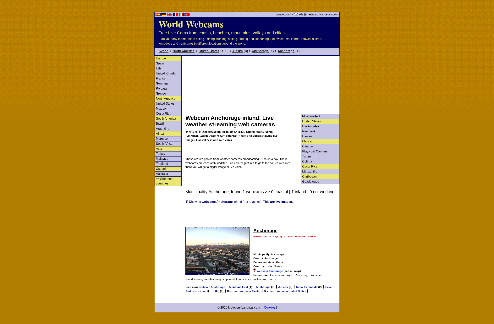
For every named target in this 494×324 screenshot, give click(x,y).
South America (166, 118)
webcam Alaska (250, 291)
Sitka (216, 291)
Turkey (160, 153)
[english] (170, 15)
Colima (307, 161)
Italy (159, 68)
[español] (158, 15)
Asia (159, 148)
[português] (186, 15)
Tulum (306, 156)
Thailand (162, 163)
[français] (176, 15)
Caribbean (309, 176)
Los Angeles (310, 126)
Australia (162, 173)
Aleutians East (239, 286)
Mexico (161, 108)
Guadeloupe (310, 181)
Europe (161, 58)
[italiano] (181, 15)
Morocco (162, 138)
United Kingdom (167, 73)
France (161, 78)
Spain (160, 63)
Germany (162, 83)
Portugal (161, 88)
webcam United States (291, 291)
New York (309, 131)
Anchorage (260, 51)
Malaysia (162, 158)
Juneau (283, 286)
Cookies (269, 307)
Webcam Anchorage (270, 270)
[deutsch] (164, 15)
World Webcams (191, 23)
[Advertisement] (262, 85)
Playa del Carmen (314, 151)
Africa (160, 133)
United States (209, 51)
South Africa (164, 143)
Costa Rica (163, 113)
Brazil (160, 123)
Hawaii (307, 136)
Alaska (237, 51)
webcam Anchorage (212, 286)
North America (184, 51)
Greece (161, 93)
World (163, 51)
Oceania (161, 168)
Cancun (307, 146)
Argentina (162, 128)
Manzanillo (309, 171)
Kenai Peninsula (307, 286)
